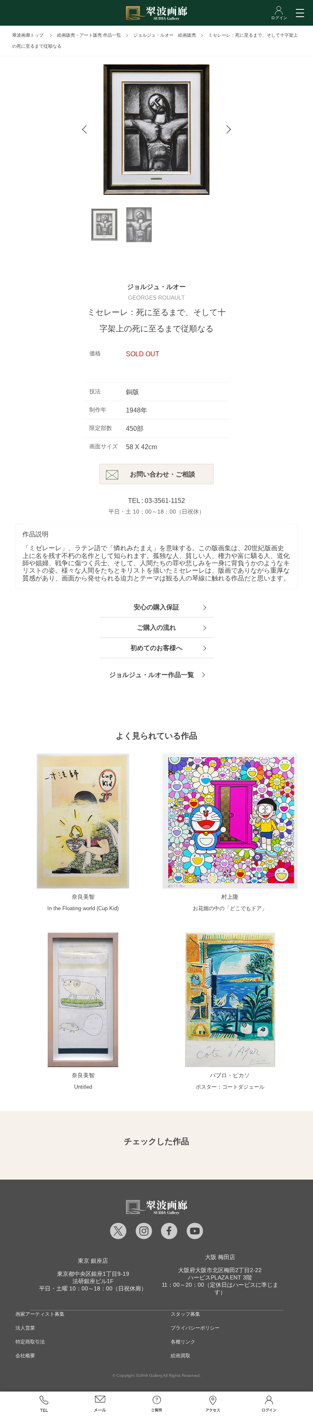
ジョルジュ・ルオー (156, 286)
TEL (43, 1404)
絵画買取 (180, 1356)
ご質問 (156, 1404)
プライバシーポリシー (195, 1328)
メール (100, 1404)
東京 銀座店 (93, 1260)
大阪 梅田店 (220, 1257)
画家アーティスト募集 (39, 1314)
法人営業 (25, 1328)
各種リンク (183, 1342)
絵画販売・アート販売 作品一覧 (89, 35)
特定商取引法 (30, 1342)
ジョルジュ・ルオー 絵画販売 (164, 35)
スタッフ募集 (185, 1314)
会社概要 (25, 1356)
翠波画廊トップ (28, 35)
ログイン (269, 1404)
